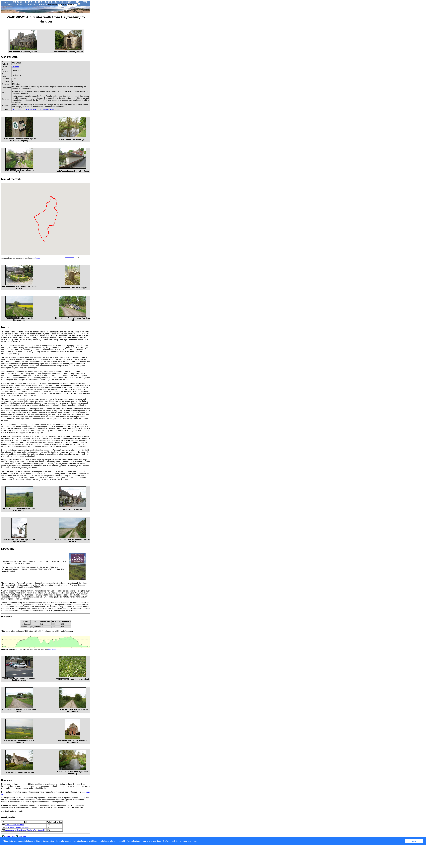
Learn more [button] (192, 841)
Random (42, 4)
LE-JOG (19, 4)
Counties (30, 4)
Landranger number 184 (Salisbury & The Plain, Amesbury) (35, 109)
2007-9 (48, 2)
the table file (37, 258)
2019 (76, 2)
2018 (68, 2)
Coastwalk (7, 4)
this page (52, 649)
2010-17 (59, 2)
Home (5, 2)
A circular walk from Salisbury (17, 827)
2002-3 (28, 2)
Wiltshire (15, 67)
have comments (69, 257)
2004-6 (38, 2)
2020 (84, 2)
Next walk (22, 836)
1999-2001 (16, 2)
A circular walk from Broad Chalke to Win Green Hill (25, 830)
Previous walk (9, 836)
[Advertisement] (97, 50)
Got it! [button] (414, 841)
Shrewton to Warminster (14, 825)
